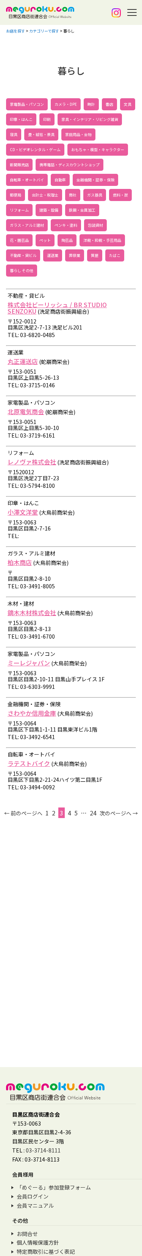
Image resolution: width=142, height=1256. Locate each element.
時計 (91, 104)
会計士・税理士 (45, 195)
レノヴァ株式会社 (32, 461)
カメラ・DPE (66, 104)
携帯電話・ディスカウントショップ (69, 164)
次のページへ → (119, 813)
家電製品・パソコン (27, 104)
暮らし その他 (21, 270)
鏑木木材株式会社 (32, 612)
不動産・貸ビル (23, 255)
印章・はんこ (21, 119)
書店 (109, 104)
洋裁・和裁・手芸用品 (102, 240)
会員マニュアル (35, 1205)
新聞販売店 (19, 164)
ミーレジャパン (29, 662)
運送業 (52, 255)
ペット (45, 240)
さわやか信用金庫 (32, 713)
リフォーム (19, 210)
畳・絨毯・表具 (41, 134)
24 (93, 812)
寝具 (13, 134)
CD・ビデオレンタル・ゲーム (35, 149)
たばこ (114, 255)
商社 (72, 195)
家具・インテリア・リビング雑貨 (89, 119)
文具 (127, 104)
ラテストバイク (29, 763)
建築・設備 (48, 210)
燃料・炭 (120, 195)
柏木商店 (20, 562)
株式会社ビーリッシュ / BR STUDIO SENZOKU (57, 308)
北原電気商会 (26, 411)
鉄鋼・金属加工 (82, 210)
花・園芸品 (19, 240)
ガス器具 (94, 195)
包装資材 (95, 225)
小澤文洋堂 (23, 512)
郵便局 (15, 195)
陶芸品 (67, 240)
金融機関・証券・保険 (95, 180)
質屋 (94, 255)
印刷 (47, 119)
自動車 (60, 180)
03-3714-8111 (43, 1150)
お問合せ (27, 1233)
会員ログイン (32, 1196)
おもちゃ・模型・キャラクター (97, 149)
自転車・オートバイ (27, 180)
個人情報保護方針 (38, 1242)
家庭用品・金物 (78, 134)
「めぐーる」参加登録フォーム (54, 1187)
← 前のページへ (23, 813)
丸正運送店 (23, 361)
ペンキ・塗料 (66, 225)
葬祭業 (74, 255)
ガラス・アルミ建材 (27, 225)
